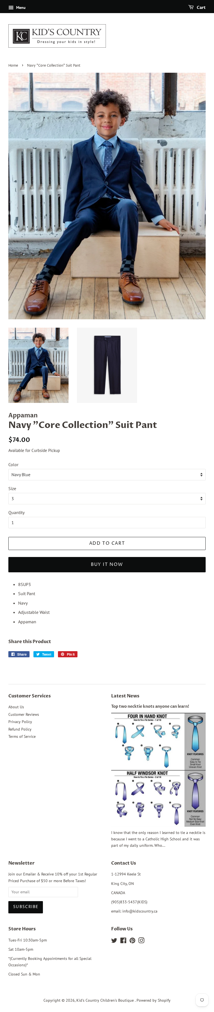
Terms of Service (22, 736)
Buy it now (107, 564)
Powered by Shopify (154, 1000)
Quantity (16, 512)
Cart (201, 7)
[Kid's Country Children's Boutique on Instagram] (141, 941)
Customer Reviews (23, 714)
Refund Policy (19, 729)
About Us (16, 706)
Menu (20, 7)
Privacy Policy (20, 721)
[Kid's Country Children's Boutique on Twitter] (114, 941)
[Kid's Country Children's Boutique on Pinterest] (132, 941)
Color (13, 464)
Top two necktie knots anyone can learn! (150, 706)
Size (12, 488)
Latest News (125, 696)
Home (13, 65)
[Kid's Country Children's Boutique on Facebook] (123, 941)
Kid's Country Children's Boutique (105, 1000)
